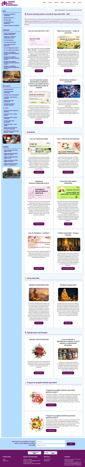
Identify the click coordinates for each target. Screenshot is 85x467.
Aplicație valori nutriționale (11, 95)
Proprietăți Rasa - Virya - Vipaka (10, 124)
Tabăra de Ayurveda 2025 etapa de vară (11, 150)
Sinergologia (7, 20)
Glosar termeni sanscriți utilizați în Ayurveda (10, 128)
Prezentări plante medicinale (8, 92)
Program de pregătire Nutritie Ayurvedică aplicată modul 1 (11, 53)
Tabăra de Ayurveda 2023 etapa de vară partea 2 (11, 164)
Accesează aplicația (68, 373)
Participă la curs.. (39, 172)
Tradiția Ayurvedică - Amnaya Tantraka (9, 104)
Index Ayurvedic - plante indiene (10, 114)
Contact (79, 2)
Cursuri (50, 2)
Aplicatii (68, 2)
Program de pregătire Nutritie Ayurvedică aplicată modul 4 (11, 67)
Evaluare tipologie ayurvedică (9, 101)
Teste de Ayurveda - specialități (9, 121)
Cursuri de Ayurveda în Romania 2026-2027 (10, 34)
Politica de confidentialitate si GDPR (31, 460)
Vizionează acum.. (68, 172)
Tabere (62, 2)
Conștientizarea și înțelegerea (9, 22)
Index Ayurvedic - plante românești (10, 118)
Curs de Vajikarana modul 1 (11, 48)
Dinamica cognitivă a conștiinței (9, 15)
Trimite (71, 444)
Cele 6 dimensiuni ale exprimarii (9, 45)
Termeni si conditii (27, 459)
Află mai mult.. (39, 323)
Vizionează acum (51, 405)
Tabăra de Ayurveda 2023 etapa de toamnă (11, 161)
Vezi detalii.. (39, 70)
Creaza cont (5, 460)
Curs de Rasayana (8, 40)
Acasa (44, 2)
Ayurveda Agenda (8, 89)
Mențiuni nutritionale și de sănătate (11, 111)
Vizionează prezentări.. (68, 268)
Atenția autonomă (9, 17)
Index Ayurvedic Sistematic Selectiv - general (11, 131)
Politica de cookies (27, 462)
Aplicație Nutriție (39, 373)
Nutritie (56, 2)
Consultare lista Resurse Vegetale (10, 97)
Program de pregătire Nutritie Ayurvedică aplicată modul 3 (11, 63)
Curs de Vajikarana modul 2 (11, 50)
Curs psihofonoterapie (10, 42)
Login (74, 2)
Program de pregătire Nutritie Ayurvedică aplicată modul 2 (11, 58)
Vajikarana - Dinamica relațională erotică (10, 37)
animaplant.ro (47, 460)
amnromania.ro (47, 459)
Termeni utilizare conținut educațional (31, 463)
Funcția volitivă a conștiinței (11, 25)
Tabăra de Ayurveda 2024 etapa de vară (11, 157)
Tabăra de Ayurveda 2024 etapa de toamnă (11, 154)
